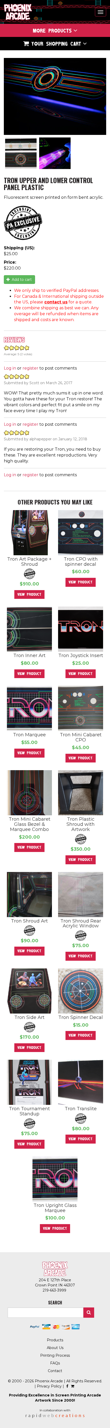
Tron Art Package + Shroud (29, 561)
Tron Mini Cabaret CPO (81, 737)
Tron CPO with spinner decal (81, 561)
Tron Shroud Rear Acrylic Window (80, 923)
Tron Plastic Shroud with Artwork (81, 824)
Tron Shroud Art (29, 921)
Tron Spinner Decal (80, 1017)
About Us (55, 1347)
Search (88, 1312)
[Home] (18, 12)
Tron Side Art (29, 1017)
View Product (29, 594)
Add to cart (21, 279)
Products (55, 1340)
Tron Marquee (29, 735)
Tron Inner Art (29, 655)
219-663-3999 (55, 1290)
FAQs (55, 1363)
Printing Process (55, 1355)
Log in (10, 368)
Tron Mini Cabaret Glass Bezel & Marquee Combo (29, 824)
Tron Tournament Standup (29, 1111)
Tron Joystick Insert (80, 655)
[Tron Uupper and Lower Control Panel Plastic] (55, 96)
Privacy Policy (49, 1386)
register (30, 368)
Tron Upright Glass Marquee (55, 1208)
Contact (55, 1371)
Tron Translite (81, 1109)
